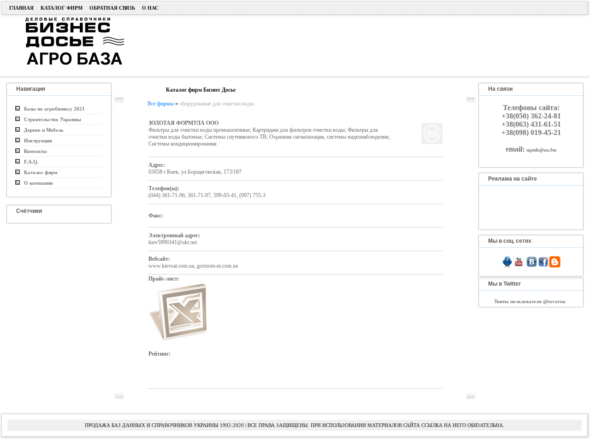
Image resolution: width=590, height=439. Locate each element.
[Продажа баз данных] (63, 20)
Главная (21, 8)
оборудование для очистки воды (216, 103)
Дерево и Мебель (42, 130)
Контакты (33, 151)
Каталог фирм (62, 8)
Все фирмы (161, 103)
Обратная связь (112, 8)
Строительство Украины (50, 119)
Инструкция (36, 140)
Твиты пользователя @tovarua (530, 301)
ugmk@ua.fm (541, 149)
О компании (36, 183)
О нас (150, 8)
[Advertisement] (347, 44)
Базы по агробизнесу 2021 (52, 108)
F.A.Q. (29, 161)
